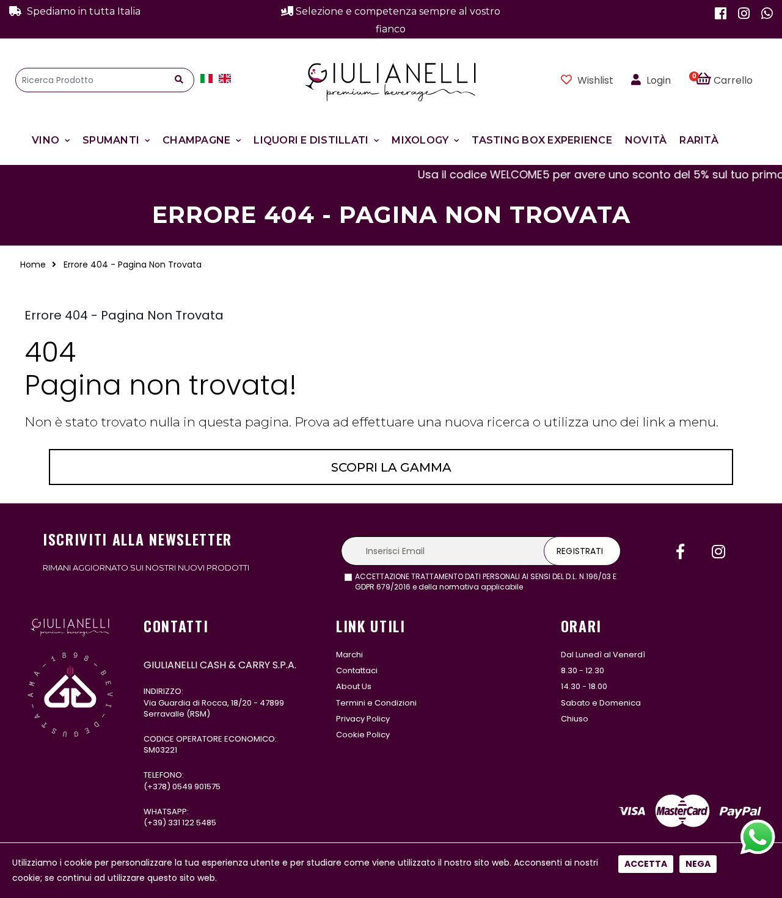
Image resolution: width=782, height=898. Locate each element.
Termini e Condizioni (376, 703)
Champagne (196, 140)
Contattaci (357, 670)
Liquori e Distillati (311, 140)
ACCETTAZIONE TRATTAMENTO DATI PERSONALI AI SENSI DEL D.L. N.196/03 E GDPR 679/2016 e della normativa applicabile (485, 582)
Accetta (645, 864)
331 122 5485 (192, 822)
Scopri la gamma (391, 467)
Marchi (349, 654)
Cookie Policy (363, 734)
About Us (353, 686)
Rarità (698, 140)
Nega (698, 864)
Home (33, 264)
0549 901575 (196, 786)
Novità (646, 140)
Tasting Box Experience (542, 140)
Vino (45, 140)
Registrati (580, 551)
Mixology (420, 140)
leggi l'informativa (559, 587)
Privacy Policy (363, 719)
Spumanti (110, 140)
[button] (731, 80)
